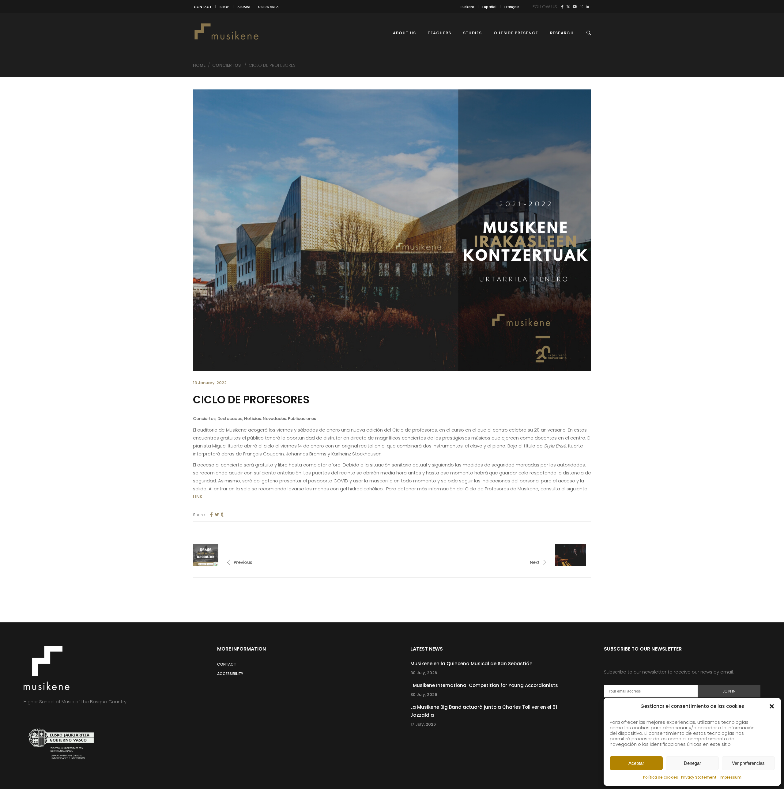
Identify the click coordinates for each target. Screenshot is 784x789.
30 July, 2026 (423, 673)
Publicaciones (302, 418)
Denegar (692, 763)
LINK (198, 496)
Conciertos (226, 65)
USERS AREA (268, 6)
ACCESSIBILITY (230, 673)
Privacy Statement (699, 777)
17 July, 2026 (423, 724)
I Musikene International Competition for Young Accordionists (484, 685)
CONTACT (203, 6)
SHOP (224, 6)
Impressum (730, 777)
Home (199, 65)
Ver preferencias (748, 763)
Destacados (229, 418)
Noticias (252, 418)
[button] (772, 706)
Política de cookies (660, 777)
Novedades (274, 418)
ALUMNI (243, 6)
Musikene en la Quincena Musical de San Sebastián (471, 663)
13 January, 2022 (210, 383)
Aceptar (636, 763)
